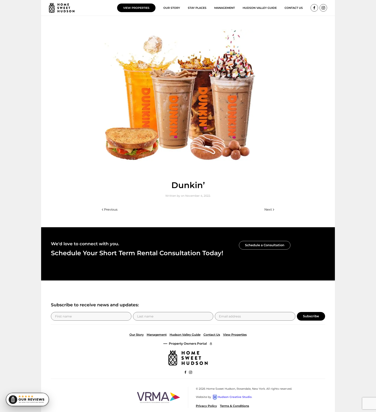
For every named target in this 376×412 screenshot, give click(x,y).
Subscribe (311, 316)
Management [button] (224, 8)
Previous (111, 209)
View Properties (136, 8)
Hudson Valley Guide (260, 8)
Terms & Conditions (234, 406)
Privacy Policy (206, 406)
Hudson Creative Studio (235, 397)
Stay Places (197, 8)
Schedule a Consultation (264, 245)
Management (157, 334)
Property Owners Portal (188, 343)
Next (268, 209)
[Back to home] (61, 8)
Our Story (171, 8)
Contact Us (211, 334)
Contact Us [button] (294, 8)
